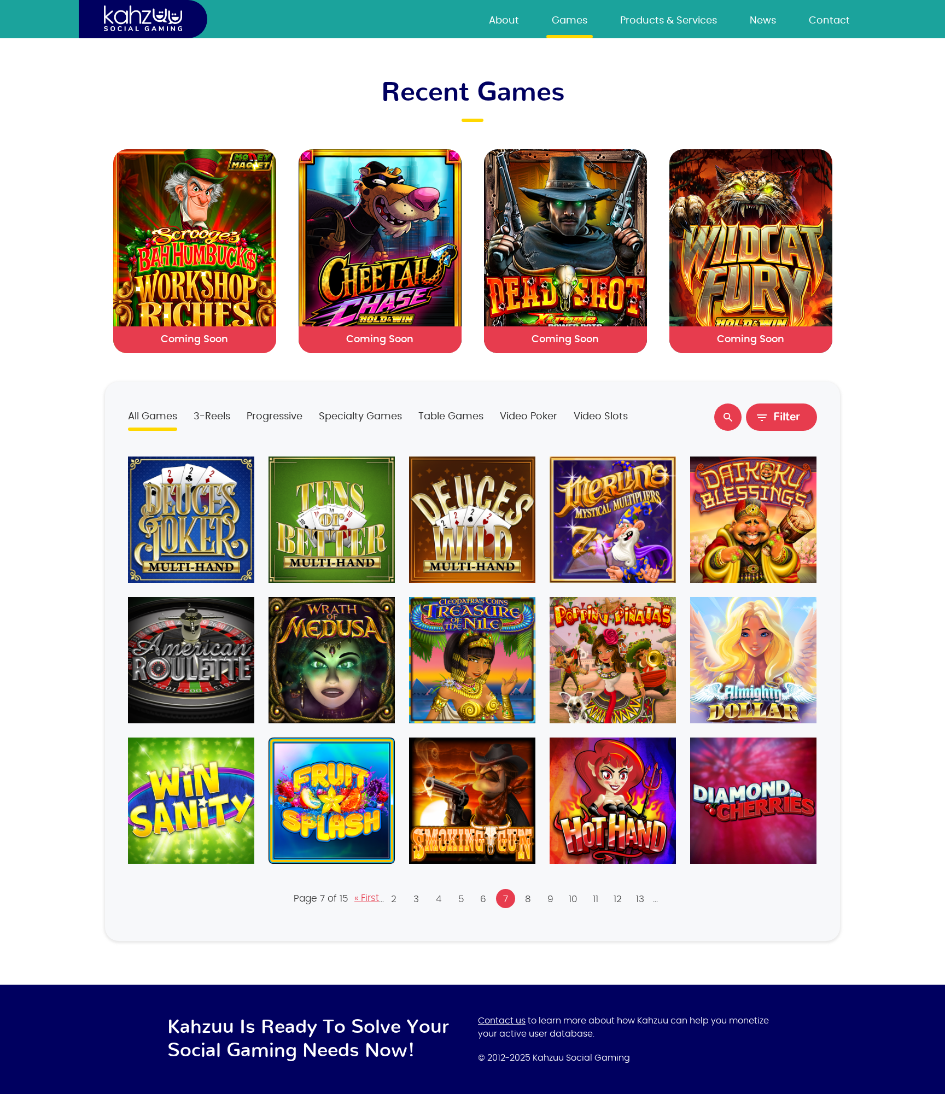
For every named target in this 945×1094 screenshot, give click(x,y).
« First (366, 898)
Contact (829, 21)
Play (191, 521)
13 (640, 899)
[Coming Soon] (194, 250)
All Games (152, 417)
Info (191, 517)
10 (573, 899)
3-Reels (212, 417)
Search (728, 417)
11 (595, 899)
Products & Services (668, 21)
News (763, 21)
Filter (786, 417)
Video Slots (601, 417)
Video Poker (528, 417)
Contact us (502, 1020)
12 (618, 899)
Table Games (450, 417)
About (504, 21)
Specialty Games (360, 417)
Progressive (274, 417)
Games (569, 21)
